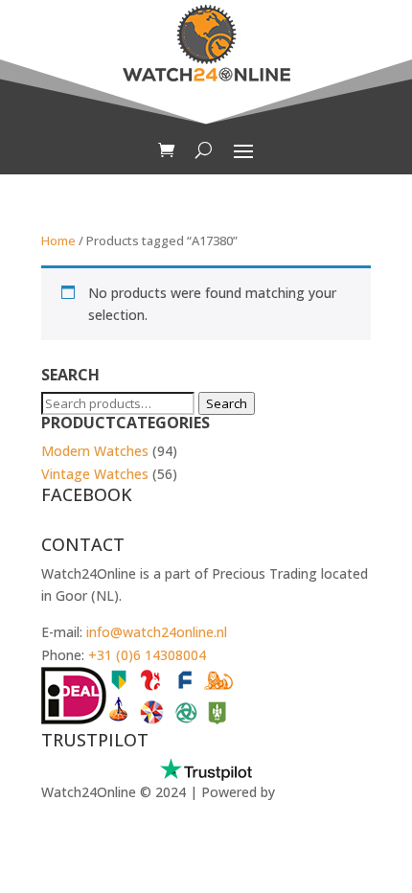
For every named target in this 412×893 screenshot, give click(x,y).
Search (226, 403)
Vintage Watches (95, 474)
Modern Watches (95, 451)
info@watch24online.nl (156, 632)
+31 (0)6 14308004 (147, 655)
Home (58, 240)
